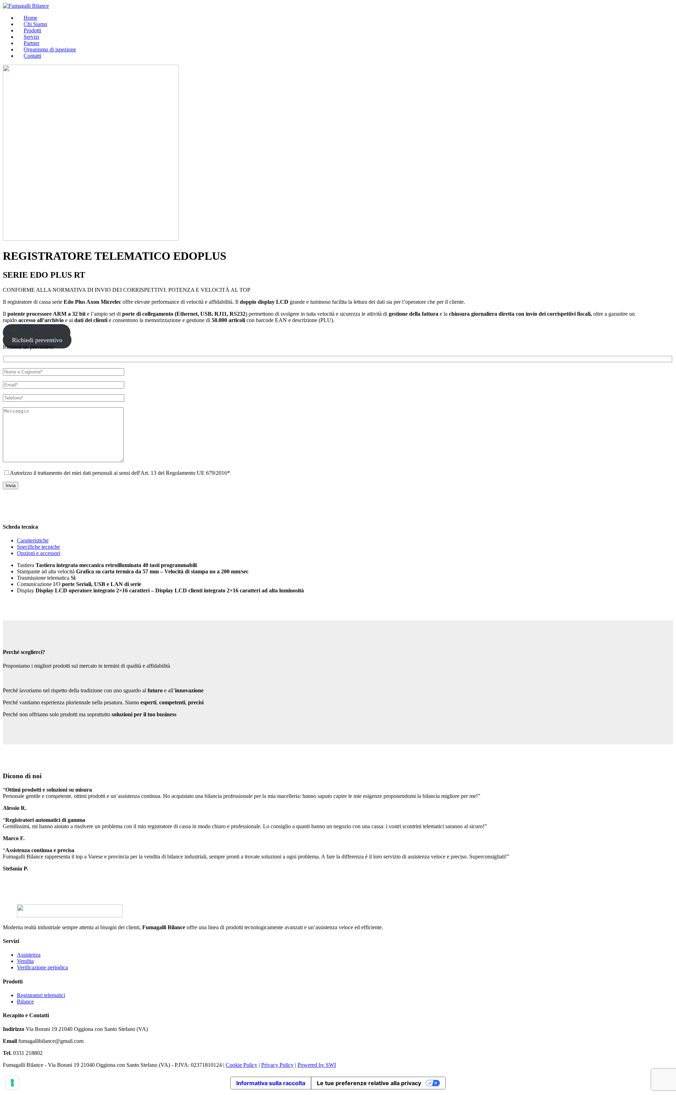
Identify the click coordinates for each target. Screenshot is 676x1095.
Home (30, 18)
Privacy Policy (277, 1065)
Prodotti (32, 30)
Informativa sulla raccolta (270, 1083)
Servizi (31, 37)
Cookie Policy (241, 1065)
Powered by (312, 1065)
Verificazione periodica (42, 967)
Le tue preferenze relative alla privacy (369, 1083)
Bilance (25, 1002)
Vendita (25, 961)
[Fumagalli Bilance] (26, 6)
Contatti (32, 56)
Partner (31, 43)
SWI (331, 1065)
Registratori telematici (41, 995)
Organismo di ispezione (50, 49)
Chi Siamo (35, 24)
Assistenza (28, 955)
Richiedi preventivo (37, 340)
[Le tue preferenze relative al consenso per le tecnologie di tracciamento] (12, 1082)
